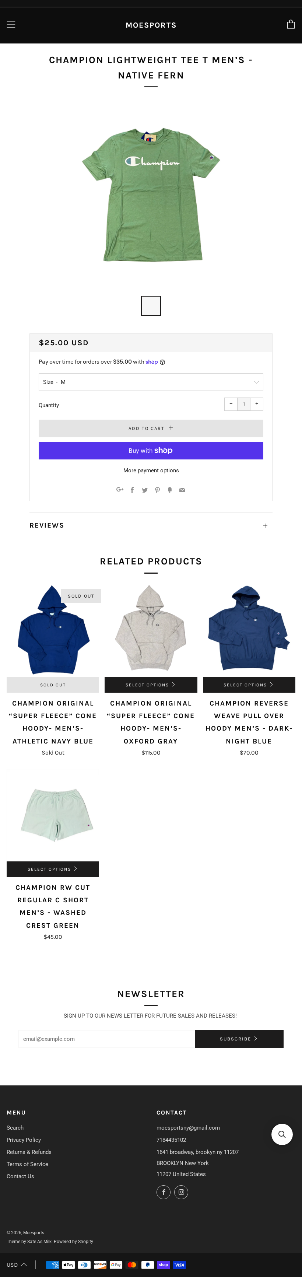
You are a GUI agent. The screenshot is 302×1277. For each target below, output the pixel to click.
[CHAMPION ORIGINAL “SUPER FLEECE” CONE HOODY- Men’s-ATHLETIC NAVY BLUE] (53, 631)
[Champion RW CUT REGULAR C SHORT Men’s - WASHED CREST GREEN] (53, 815)
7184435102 (171, 1140)
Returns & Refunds (29, 1152)
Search (15, 1127)
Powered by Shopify (73, 1241)
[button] (282, 1134)
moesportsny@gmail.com (188, 1127)
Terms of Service (27, 1164)
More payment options (151, 470)
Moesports (151, 25)
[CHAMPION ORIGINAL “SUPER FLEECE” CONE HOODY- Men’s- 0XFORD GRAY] (151, 631)
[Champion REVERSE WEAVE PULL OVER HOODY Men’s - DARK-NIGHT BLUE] (249, 631)
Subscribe (235, 1039)
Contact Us (20, 1176)
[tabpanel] (151, 195)
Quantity (49, 405)
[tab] (151, 306)
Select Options (147, 685)
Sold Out (53, 685)
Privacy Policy (24, 1140)
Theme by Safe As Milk (29, 1241)
